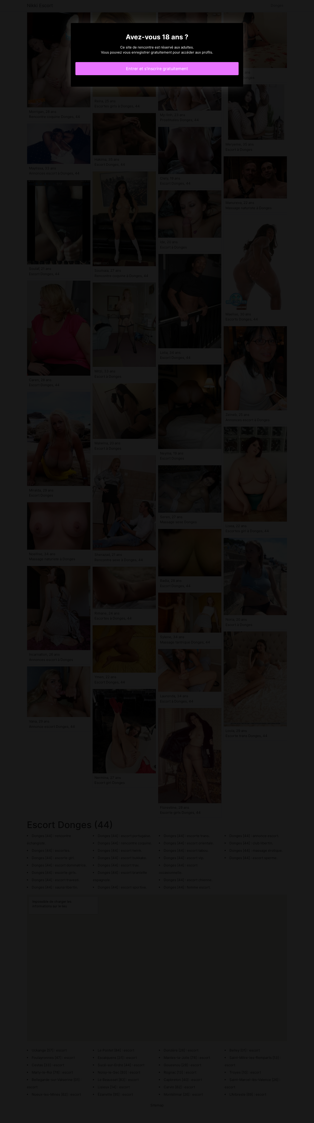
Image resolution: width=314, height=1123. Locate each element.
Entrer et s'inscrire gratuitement (157, 68)
